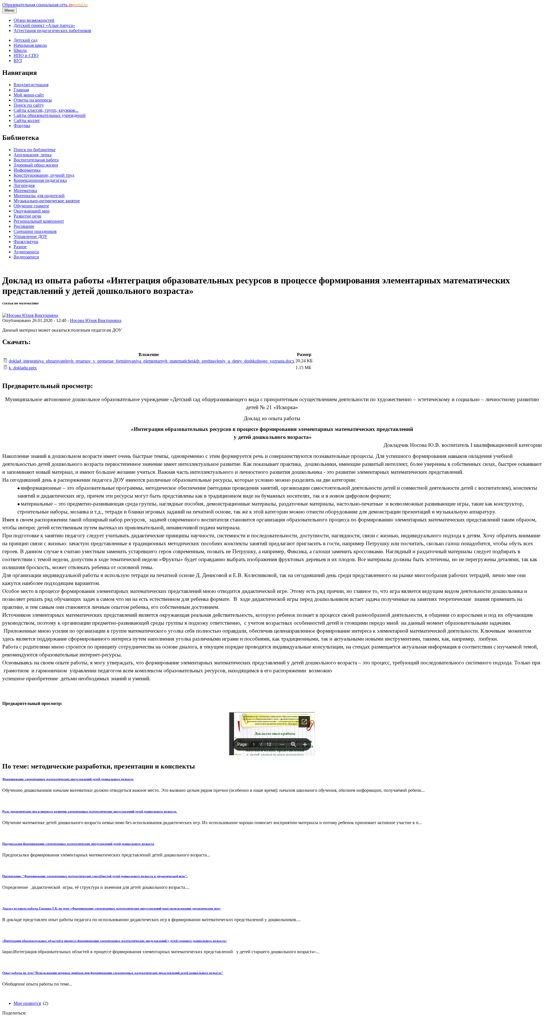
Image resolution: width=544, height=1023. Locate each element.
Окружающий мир (32, 211)
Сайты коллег (27, 120)
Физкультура (26, 241)
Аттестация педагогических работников (52, 30)
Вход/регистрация (31, 84)
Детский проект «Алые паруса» (44, 25)
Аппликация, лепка (33, 154)
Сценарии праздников (35, 231)
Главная (21, 89)
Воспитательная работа (36, 159)
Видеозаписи (26, 256)
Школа (20, 50)
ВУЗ (18, 60)
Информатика (27, 170)
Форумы (22, 125)
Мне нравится (27, 1003)
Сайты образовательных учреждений (50, 115)
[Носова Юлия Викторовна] (30, 315)
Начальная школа (30, 45)
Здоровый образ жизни (36, 165)
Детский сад (25, 40)
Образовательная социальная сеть (45, 4)
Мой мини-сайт (29, 94)
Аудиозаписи (26, 251)
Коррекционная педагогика (40, 180)
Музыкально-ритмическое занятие (47, 200)
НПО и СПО (26, 55)
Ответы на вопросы (33, 100)
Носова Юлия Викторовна (95, 320)
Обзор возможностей (34, 20)
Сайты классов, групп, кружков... (46, 110)
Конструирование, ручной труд (44, 175)
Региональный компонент (39, 221)
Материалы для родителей (39, 195)
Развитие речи (27, 216)
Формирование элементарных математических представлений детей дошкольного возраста (67, 779)
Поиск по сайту (29, 105)
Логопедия (24, 185)
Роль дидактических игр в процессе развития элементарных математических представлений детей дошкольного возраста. (89, 811)
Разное (20, 246)
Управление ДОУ (30, 236)
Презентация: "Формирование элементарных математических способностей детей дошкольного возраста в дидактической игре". (95, 876)
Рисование (24, 226)
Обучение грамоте (31, 205)
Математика (25, 190)
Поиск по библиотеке (35, 149)
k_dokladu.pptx (23, 367)
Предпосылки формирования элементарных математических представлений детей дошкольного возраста (78, 843)
